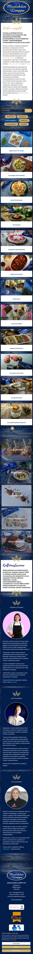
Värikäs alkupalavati (16, 348)
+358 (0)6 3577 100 (18, 892)
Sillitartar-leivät (16, 398)
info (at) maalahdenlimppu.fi (16, 896)
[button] (8, 18)
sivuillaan (14, 682)
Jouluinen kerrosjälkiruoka (16, 422)
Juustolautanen (16, 323)
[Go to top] (29, 861)
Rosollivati (16, 299)
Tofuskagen (16, 225)
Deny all (16, 947)
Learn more (13, 939)
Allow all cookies (16, 950)
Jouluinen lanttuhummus (16, 175)
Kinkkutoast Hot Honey (16, 151)
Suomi (24, 18)
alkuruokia (11, 64)
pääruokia (18, 64)
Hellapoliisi (6, 849)
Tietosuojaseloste (16, 899)
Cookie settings (16, 943)
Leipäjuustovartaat (16, 274)
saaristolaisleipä (23, 93)
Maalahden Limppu (9, 58)
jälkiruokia (27, 64)
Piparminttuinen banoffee (16, 249)
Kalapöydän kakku (17, 200)
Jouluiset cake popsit (16, 373)
